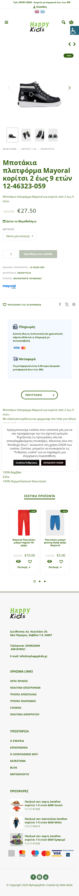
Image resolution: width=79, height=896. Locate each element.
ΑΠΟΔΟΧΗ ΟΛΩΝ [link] (53, 462)
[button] (34, 581)
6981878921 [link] (18, 649)
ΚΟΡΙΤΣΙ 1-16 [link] (28, 148)
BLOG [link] (13, 767)
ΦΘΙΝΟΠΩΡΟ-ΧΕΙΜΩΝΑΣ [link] (27, 278)
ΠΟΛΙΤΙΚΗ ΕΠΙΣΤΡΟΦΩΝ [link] (25, 687)
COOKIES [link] (15, 707)
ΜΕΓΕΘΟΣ (8, 229)
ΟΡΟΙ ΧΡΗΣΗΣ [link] (19, 681)
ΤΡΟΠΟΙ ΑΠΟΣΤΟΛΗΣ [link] (23, 694)
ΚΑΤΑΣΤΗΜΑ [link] (10, 148)
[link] (74, 30)
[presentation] (9, 88)
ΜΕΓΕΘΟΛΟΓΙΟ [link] (19, 774)
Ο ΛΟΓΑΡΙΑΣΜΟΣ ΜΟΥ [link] (24, 754)
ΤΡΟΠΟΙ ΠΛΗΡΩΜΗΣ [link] (23, 701)
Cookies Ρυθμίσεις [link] (26, 462)
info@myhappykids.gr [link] (33, 656)
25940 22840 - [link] (26, 2)
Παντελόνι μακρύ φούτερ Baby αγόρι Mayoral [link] (55, 542)
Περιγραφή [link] (33, 395)
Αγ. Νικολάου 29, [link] (37, 631)
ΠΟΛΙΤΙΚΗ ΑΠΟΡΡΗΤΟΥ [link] (25, 714)
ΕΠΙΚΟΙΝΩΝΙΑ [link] (19, 747)
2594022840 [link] (32, 645)
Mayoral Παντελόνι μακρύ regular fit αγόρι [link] (23, 542)
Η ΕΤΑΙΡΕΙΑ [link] (17, 741)
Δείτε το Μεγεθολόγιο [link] (21, 221)
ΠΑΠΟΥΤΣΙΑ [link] (47, 148)
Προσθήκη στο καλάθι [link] (38, 254)
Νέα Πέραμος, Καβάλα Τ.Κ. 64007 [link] (31, 635)
